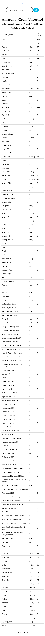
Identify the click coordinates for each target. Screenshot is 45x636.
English (19, 632)
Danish (25, 632)
